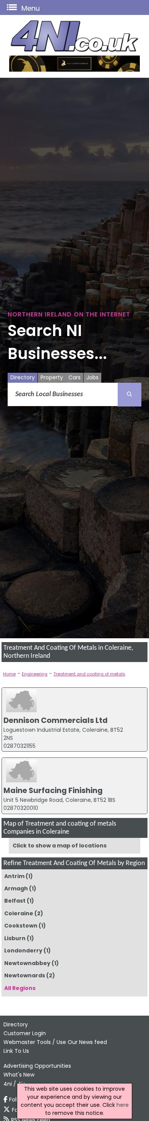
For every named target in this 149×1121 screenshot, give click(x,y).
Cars (74, 377)
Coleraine (18, 913)
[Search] (129, 394)
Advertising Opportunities (37, 1066)
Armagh (16, 888)
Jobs (92, 377)
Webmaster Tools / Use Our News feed (55, 1042)
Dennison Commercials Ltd (55, 720)
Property (51, 377)
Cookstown (20, 925)
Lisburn (15, 938)
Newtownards (24, 975)
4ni (7, 1084)
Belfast (15, 901)
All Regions (20, 988)
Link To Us (16, 1051)
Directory (22, 377)
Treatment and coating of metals (89, 674)
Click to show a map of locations (60, 845)
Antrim (14, 876)
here (123, 1105)
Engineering (34, 674)
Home (9, 674)
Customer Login (24, 1033)
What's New (18, 1074)
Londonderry (23, 950)
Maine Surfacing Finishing (53, 790)
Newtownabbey (27, 963)
